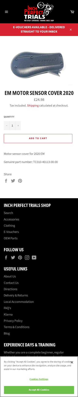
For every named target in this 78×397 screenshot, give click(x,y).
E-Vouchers (11, 232)
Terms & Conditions (16, 327)
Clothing (9, 225)
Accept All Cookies (39, 390)
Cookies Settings (39, 379)
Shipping (33, 105)
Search (8, 213)
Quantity (9, 116)
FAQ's (7, 308)
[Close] (72, 362)
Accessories (11, 219)
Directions (10, 289)
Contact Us (11, 283)
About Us (10, 276)
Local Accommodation (19, 302)
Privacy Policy (13, 321)
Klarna (8, 314)
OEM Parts (10, 238)
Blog (7, 333)
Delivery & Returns (16, 295)
